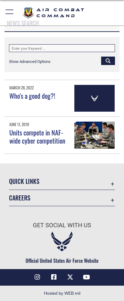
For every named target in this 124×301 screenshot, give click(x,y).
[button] (10, 13)
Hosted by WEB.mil (62, 293)
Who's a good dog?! (32, 96)
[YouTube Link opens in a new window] (86, 277)
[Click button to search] (108, 60)
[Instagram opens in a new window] (37, 277)
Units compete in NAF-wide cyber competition (37, 136)
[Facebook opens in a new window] (53, 277)
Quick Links (24, 181)
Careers (19, 198)
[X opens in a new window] (70, 277)
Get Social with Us (62, 225)
